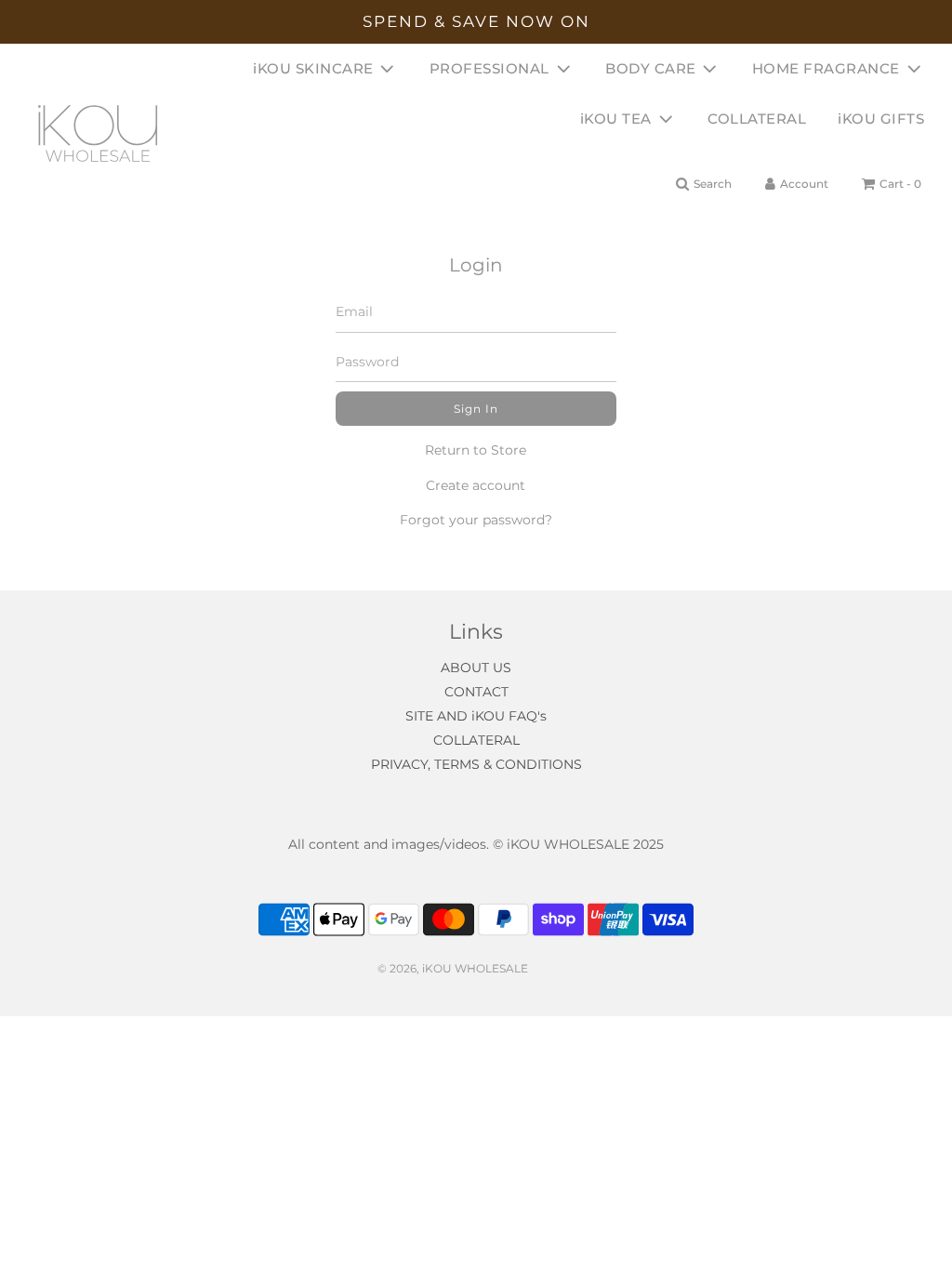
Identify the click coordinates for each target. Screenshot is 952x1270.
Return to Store (475, 450)
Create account (475, 485)
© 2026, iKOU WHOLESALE (452, 968)
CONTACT (476, 691)
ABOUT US (476, 667)
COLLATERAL (756, 118)
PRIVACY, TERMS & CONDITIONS (476, 764)
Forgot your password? (476, 519)
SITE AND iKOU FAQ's (476, 716)
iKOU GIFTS (881, 118)
